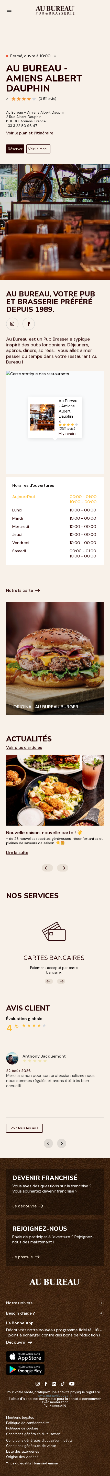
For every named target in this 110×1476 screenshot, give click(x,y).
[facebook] (29, 324)
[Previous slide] (47, 868)
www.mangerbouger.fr (55, 1395)
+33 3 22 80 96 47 (21, 125)
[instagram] (12, 324)
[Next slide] (62, 868)
